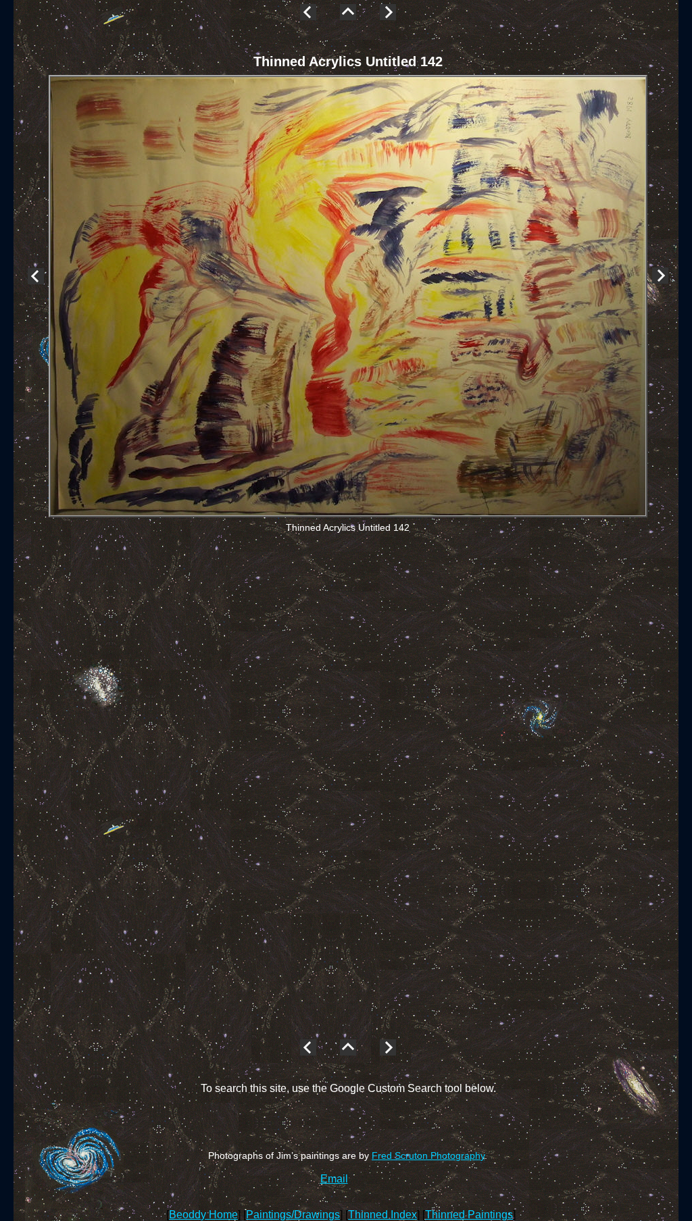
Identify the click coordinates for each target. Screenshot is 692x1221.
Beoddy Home (203, 1214)
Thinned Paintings (469, 1214)
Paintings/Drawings (293, 1214)
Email (334, 1179)
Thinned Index (382, 1214)
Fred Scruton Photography (428, 1155)
